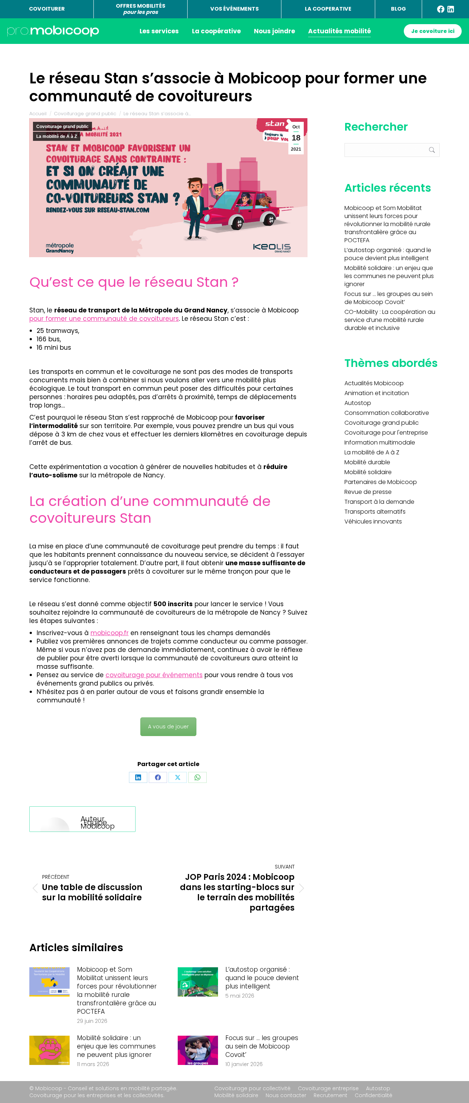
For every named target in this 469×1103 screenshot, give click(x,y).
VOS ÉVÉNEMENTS (234, 8)
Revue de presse (368, 492)
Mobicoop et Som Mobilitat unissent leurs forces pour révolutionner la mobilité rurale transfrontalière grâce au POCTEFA (117, 990)
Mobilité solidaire (368, 472)
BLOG (398, 8)
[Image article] (49, 982)
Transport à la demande (379, 502)
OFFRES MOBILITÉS (140, 9)
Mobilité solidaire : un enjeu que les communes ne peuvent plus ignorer (116, 1046)
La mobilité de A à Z (56, 136)
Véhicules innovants (373, 522)
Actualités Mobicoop (374, 383)
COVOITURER (47, 8)
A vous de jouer (168, 726)
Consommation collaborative (386, 413)
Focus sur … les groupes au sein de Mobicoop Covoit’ (261, 1046)
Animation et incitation (376, 393)
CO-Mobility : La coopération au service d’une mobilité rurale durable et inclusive (389, 320)
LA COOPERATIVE (328, 8)
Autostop (357, 403)
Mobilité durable (367, 462)
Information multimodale (379, 443)
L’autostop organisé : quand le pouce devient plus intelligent (262, 978)
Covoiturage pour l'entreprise (386, 433)
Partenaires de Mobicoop (380, 482)
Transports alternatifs (375, 512)
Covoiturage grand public (62, 126)
